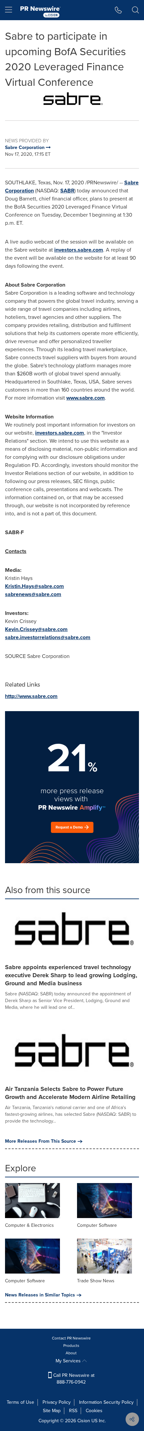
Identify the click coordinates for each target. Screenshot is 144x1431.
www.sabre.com (85, 398)
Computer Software (97, 1225)
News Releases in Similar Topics (40, 1295)
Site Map (52, 1410)
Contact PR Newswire (71, 1338)
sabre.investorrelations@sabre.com (47, 637)
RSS (73, 1410)
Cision (83, 1420)
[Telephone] (118, 10)
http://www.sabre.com (31, 696)
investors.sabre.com (78, 250)
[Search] (135, 10)
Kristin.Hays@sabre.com (34, 586)
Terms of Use (20, 1402)
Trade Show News (96, 1280)
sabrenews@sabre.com (33, 594)
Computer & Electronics (29, 1225)
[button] (72, 100)
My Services (69, 1360)
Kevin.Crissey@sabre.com (36, 629)
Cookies (94, 1410)
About (71, 1353)
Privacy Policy (57, 1402)
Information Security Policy (106, 1402)
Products (71, 1346)
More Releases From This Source (40, 1141)
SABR (67, 190)
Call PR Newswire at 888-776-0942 (73, 1379)
